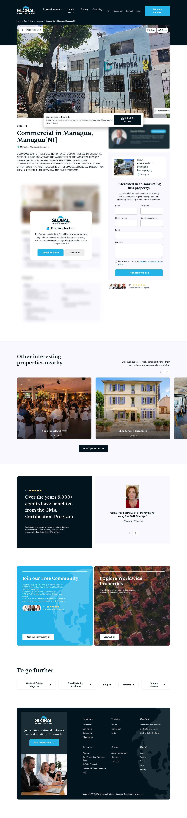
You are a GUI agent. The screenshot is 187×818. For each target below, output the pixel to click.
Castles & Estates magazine (94, 768)
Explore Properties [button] (52, 9)
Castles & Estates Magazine (34, 685)
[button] (167, 372)
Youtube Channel (154, 685)
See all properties (92, 448)
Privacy (143, 769)
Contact (129, 11)
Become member (157, 11)
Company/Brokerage (149, 218)
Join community (42, 742)
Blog (105, 684)
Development (88, 733)
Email (117, 230)
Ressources (118, 11)
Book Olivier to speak (149, 729)
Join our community (37, 637)
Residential (87, 724)
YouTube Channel (90, 764)
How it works (71, 11)
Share (164, 30)
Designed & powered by (129, 794)
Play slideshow (163, 110)
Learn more (74, 252)
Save (153, 30)
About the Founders (119, 753)
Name (117, 205)
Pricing (84, 9)
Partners (115, 761)
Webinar (127, 684)
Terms (142, 761)
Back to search (33, 29)
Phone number (121, 218)
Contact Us (116, 757)
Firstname (145, 205)
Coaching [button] (97, 9)
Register (143, 757)
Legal (142, 765)
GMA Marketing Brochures (75, 685)
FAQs (113, 733)
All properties (88, 737)
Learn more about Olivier (150, 724)
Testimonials (116, 729)
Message (118, 242)
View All (108, 637)
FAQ (107, 11)
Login (138, 11)
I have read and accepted (140, 262)
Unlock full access (129, 120)
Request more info (139, 272)
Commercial (87, 729)
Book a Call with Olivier (150, 733)
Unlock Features (50, 252)
